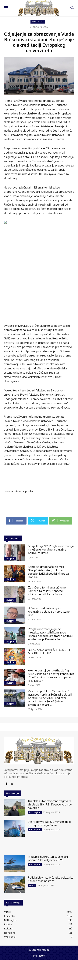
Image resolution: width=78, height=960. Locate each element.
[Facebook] (6, 783)
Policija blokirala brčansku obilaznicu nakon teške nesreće (50, 879)
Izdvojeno (10, 558)
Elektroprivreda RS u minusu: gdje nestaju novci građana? (49, 823)
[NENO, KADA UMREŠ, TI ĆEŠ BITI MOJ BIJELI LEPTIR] (14, 656)
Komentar (37, 22)
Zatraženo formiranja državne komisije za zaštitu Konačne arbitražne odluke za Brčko (47, 591)
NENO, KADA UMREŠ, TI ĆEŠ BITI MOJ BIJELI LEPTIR (49, 651)
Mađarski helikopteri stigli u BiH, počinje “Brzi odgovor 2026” (48, 858)
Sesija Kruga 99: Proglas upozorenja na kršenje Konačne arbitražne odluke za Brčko (51, 549)
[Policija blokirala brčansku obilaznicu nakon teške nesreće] (14, 884)
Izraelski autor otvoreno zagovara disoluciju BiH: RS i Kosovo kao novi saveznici (50, 804)
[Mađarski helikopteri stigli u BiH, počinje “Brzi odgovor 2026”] (14, 863)
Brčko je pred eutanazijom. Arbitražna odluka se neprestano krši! (49, 611)
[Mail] (11, 783)
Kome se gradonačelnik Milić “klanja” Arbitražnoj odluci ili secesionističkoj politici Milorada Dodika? (48, 572)
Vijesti (32, 885)
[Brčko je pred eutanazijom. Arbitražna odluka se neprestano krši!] (14, 615)
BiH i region (35, 812)
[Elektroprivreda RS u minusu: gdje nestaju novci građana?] (14, 828)
